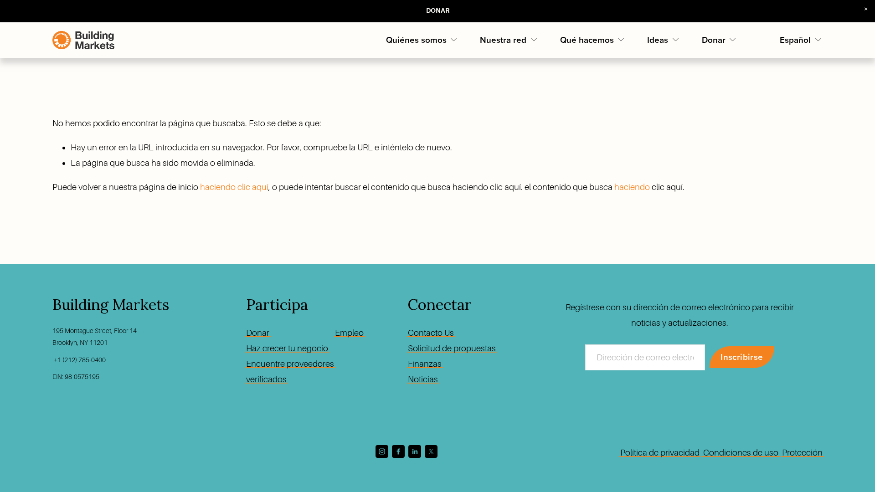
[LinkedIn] (414, 451)
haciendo (632, 187)
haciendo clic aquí (234, 187)
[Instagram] (382, 451)
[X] (431, 451)
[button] (866, 9)
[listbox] (801, 40)
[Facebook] (398, 451)
